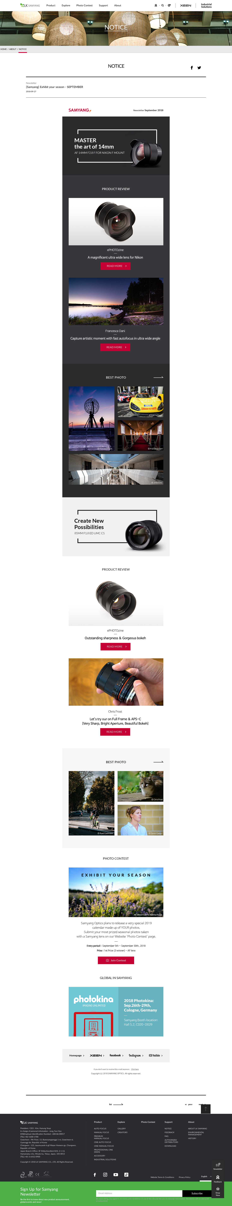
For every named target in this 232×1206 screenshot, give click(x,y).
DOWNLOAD (170, 1146)
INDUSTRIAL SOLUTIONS (105, 1160)
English (204, 1176)
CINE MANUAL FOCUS (104, 1146)
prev (190, 1105)
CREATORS (123, 1132)
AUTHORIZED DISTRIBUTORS (171, 1141)
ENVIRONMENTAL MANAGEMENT (196, 1133)
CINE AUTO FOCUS (102, 1142)
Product (98, 1122)
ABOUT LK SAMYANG (197, 1129)
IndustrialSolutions (206, 5)
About (191, 1122)
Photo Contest (148, 1122)
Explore (121, 1122)
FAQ (166, 1136)
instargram (105, 1175)
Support (169, 1122)
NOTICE (23, 49)
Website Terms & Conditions (162, 1177)
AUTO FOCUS (100, 1129)
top (206, 1109)
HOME (3, 49)
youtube (115, 1175)
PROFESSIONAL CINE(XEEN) (103, 1151)
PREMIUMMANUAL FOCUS (101, 1137)
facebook (192, 68)
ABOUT (12, 49)
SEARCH (163, 5)
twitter (199, 68)
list (110, 1105)
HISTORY (192, 1138)
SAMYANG (30, 5)
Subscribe (197, 1193)
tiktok (126, 1175)
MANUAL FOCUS (101, 1132)
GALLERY (122, 1129)
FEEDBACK (156, 5)
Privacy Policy (184, 1177)
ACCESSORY (99, 1156)
